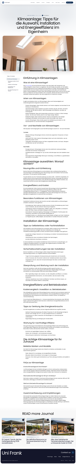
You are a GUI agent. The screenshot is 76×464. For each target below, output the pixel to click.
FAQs (59, 456)
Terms (70, 460)
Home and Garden (31, 15)
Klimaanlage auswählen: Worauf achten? (13, 82)
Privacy (66, 460)
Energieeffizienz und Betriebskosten (11, 87)
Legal (73, 460)
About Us (62, 460)
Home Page (50, 456)
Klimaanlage (29, 85)
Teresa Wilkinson (46, 15)
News (55, 456)
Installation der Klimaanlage (12, 84)
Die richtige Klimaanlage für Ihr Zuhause (13, 90)
